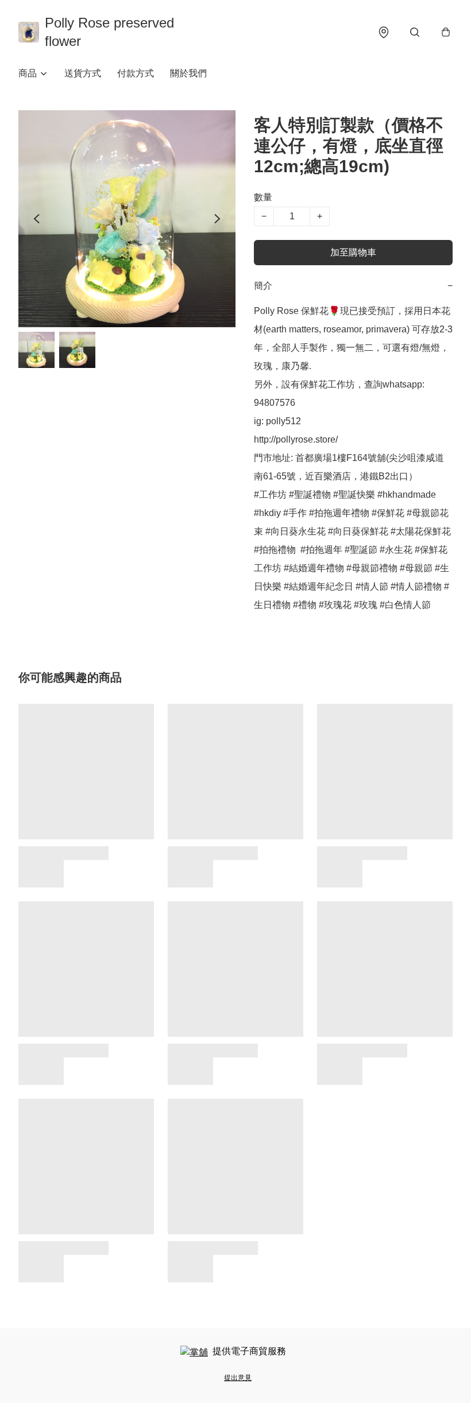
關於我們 (188, 73)
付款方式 (135, 73)
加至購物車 (353, 252)
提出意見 (238, 1378)
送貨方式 (82, 73)
